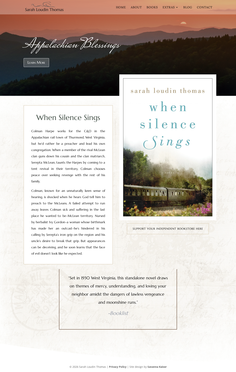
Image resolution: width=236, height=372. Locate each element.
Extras (169, 7)
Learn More (36, 62)
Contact (204, 7)
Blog (187, 7)
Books (152, 7)
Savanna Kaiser (157, 366)
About (136, 7)
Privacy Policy (117, 366)
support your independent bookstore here (168, 228)
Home (121, 7)
